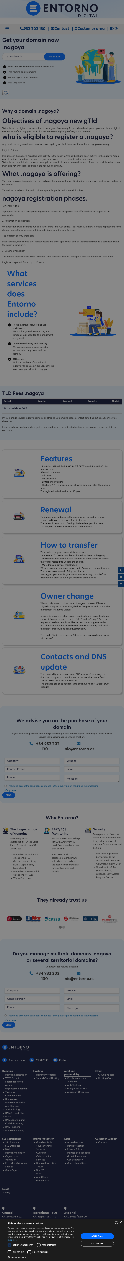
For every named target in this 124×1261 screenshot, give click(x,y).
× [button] (120, 1222)
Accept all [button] (97, 1236)
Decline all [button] (97, 1243)
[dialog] (62, 1240)
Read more (13, 1240)
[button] (42, 1257)
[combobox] (116, 1222)
